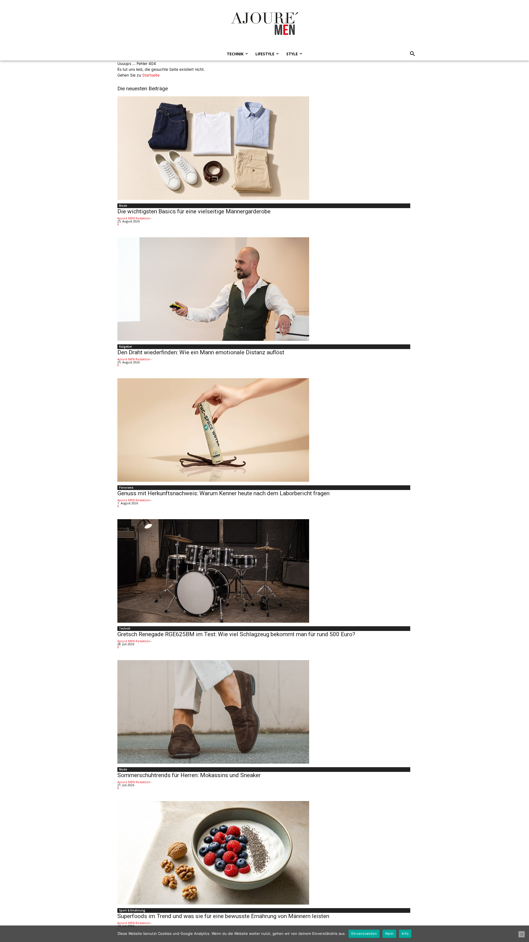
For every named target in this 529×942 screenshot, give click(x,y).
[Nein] (521, 934)
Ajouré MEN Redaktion (133, 218)
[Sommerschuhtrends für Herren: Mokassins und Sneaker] (264, 712)
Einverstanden (364, 933)
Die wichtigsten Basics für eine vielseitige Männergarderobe (194, 211)
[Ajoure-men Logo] (264, 23)
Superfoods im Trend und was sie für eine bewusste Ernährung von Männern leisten (223, 916)
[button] (411, 54)
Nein (389, 933)
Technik (124, 628)
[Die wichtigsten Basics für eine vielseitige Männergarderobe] (264, 148)
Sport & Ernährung (132, 910)
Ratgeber (125, 347)
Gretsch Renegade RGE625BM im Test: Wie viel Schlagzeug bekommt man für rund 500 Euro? (236, 634)
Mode (123, 206)
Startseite (151, 75)
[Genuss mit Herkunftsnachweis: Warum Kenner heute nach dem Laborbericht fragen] (264, 430)
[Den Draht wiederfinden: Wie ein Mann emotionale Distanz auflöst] (264, 289)
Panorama (126, 487)
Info (405, 933)
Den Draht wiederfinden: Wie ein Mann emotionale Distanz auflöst (200, 352)
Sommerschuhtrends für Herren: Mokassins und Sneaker (189, 775)
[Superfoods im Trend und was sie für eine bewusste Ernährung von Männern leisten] (264, 853)
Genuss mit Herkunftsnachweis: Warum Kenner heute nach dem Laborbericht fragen (223, 493)
